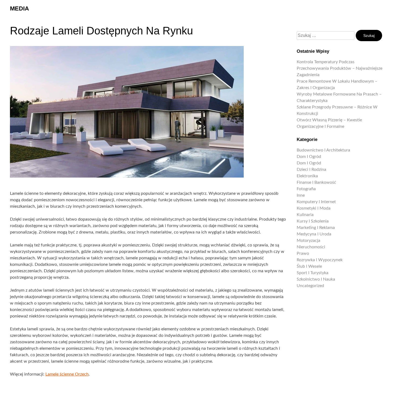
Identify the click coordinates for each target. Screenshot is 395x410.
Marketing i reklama (316, 227)
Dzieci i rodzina (311, 169)
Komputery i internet (316, 202)
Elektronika (307, 176)
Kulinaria (305, 215)
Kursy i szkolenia (313, 221)
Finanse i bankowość (316, 182)
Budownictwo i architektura (323, 150)
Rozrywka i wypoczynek (320, 260)
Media (19, 8)
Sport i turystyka (312, 273)
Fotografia (306, 189)
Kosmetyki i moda (314, 208)
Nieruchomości (311, 247)
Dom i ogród (309, 156)
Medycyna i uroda (314, 234)
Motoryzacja (308, 240)
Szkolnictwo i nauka (316, 279)
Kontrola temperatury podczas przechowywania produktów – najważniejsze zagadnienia (339, 68)
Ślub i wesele (309, 266)
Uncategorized (310, 286)
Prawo (303, 253)
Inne (301, 195)
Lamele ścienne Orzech (67, 374)
